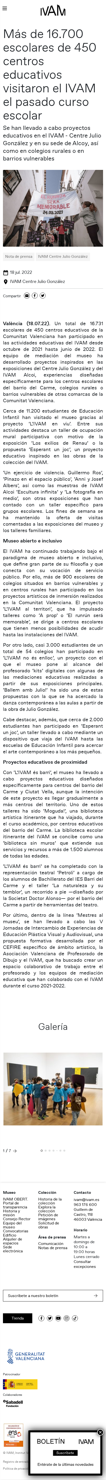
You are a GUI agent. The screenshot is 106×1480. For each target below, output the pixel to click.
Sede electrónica (13, 1249)
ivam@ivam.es (86, 1199)
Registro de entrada (16, 1462)
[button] (42, 1151)
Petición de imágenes (48, 1217)
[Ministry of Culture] (53, 1384)
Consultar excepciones (85, 1264)
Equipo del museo (12, 1225)
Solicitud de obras (48, 1225)
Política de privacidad (17, 1469)
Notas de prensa (52, 1247)
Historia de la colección (50, 1201)
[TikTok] (75, 1318)
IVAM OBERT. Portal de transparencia (15, 1203)
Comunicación (50, 1243)
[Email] (27, 296)
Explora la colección (46, 1209)
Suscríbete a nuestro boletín (33, 1295)
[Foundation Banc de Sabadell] (13, 1403)
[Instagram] (67, 1318)
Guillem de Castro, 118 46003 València (88, 1214)
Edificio (9, 1235)
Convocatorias (15, 1231)
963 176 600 (85, 1204)
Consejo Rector (17, 1219)
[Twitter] (43, 296)
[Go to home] (26, 1356)
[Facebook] (35, 296)
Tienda (18, 1318)
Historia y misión (11, 1213)
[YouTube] (58, 1318)
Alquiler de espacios (12, 1241)
